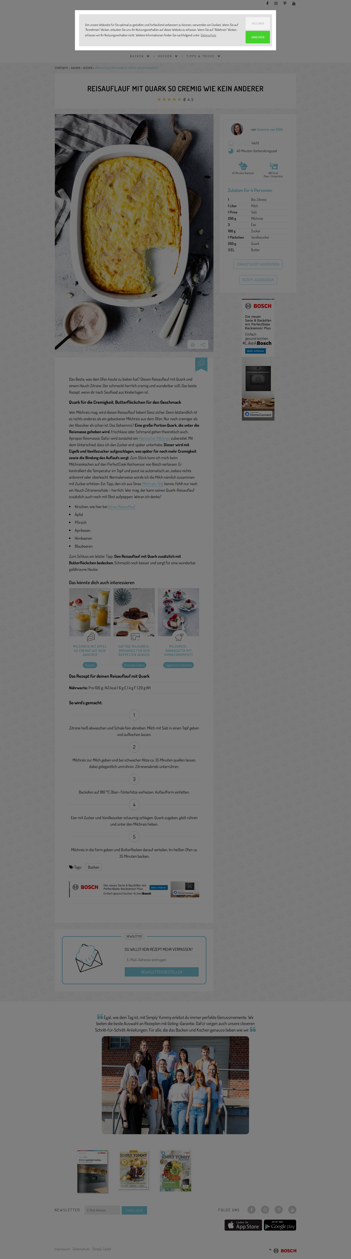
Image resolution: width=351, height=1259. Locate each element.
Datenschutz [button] (208, 35)
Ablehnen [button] (258, 23)
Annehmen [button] (257, 37)
